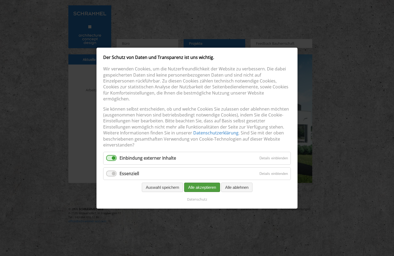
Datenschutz (197, 199)
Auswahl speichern (162, 187)
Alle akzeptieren (202, 187)
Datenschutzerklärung (216, 133)
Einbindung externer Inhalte (148, 158)
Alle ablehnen (236, 187)
